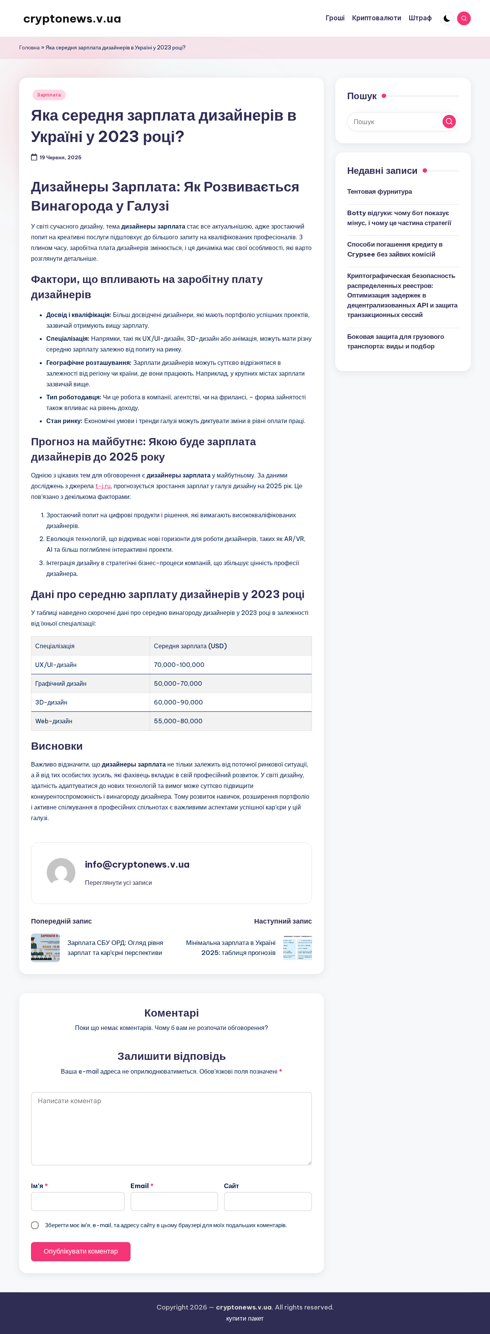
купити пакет (245, 1318)
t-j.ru (103, 486)
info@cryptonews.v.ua (137, 864)
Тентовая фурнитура (379, 191)
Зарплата (49, 95)
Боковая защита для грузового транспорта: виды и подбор (395, 341)
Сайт (231, 1186)
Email (142, 1186)
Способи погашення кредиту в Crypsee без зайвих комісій (395, 249)
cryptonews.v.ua (72, 18)
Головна (29, 47)
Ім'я (39, 1186)
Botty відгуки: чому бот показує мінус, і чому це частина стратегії (399, 217)
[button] (118, 882)
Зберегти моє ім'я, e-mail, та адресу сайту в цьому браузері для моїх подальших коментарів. (166, 1225)
